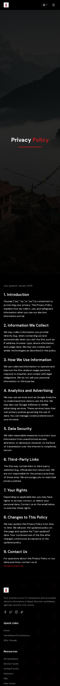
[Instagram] (16, 612)
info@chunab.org (13, 565)
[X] (10, 612)
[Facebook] (5, 612)
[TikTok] (21, 612)
